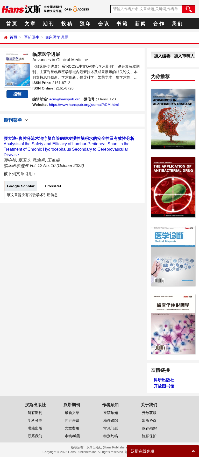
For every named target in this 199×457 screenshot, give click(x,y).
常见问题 (110, 428)
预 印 (85, 23)
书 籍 (122, 23)
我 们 (177, 23)
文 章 (30, 23)
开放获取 (149, 413)
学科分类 (35, 420)
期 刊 (48, 23)
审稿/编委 (72, 436)
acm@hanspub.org (65, 99)
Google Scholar (20, 186)
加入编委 (162, 56)
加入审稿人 (184, 56)
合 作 (158, 23)
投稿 (17, 94)
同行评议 (72, 420)
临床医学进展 (56, 37)
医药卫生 (31, 37)
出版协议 (149, 420)
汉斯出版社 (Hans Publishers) (107, 447)
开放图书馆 (164, 386)
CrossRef (53, 186)
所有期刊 (35, 413)
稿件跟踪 (110, 420)
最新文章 (72, 413)
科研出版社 (164, 380)
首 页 (11, 23)
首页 (13, 37)
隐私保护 (149, 436)
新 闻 (140, 23)
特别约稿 (110, 436)
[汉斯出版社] (21, 9)
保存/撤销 (150, 428)
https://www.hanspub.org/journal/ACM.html (84, 104)
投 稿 (66, 23)
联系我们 (35, 436)
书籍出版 (35, 428)
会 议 (103, 23)
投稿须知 (110, 413)
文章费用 (72, 428)
